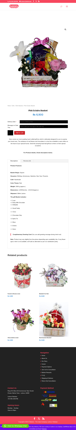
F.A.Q (43, 375)
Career (44, 364)
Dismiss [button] (44, 429)
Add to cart (19, 133)
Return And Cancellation (49, 381)
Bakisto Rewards (46, 372)
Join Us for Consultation (49, 369)
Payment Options (47, 367)
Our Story (44, 361)
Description (14, 161)
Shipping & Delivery (47, 378)
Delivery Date (12, 121)
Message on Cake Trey (13, 126)
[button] (65, 29)
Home (9, 105)
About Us (44, 358)
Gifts (13, 105)
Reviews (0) (27, 161)
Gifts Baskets (19, 105)
